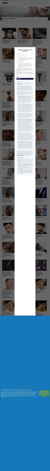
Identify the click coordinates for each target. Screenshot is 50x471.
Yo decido (44, 395)
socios (19, 391)
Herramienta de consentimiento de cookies (14, 395)
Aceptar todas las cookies (44, 391)
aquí (27, 154)
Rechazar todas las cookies (44, 393)
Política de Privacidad (20, 155)
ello (19, 160)
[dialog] (25, 235)
